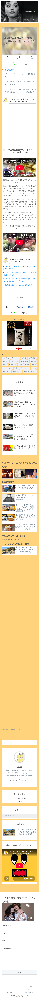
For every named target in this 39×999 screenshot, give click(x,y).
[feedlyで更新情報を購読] (25, 780)
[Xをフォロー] (13, 780)
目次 (28, 989)
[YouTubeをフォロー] (22, 780)
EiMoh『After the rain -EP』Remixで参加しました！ (20, 75)
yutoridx (19, 767)
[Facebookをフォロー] (16, 780)
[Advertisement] (19, 125)
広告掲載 (10, 992)
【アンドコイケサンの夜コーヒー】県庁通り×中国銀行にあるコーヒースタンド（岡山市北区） (21, 91)
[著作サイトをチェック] (10, 780)
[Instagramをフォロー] (19, 780)
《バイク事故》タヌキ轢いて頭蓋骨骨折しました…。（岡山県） (20, 83)
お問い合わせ (28, 992)
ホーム (10, 986)
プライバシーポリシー (29, 986)
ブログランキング (10, 989)
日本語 (23, 801)
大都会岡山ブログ (9, 70)
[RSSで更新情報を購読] (28, 780)
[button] (25, 63)
